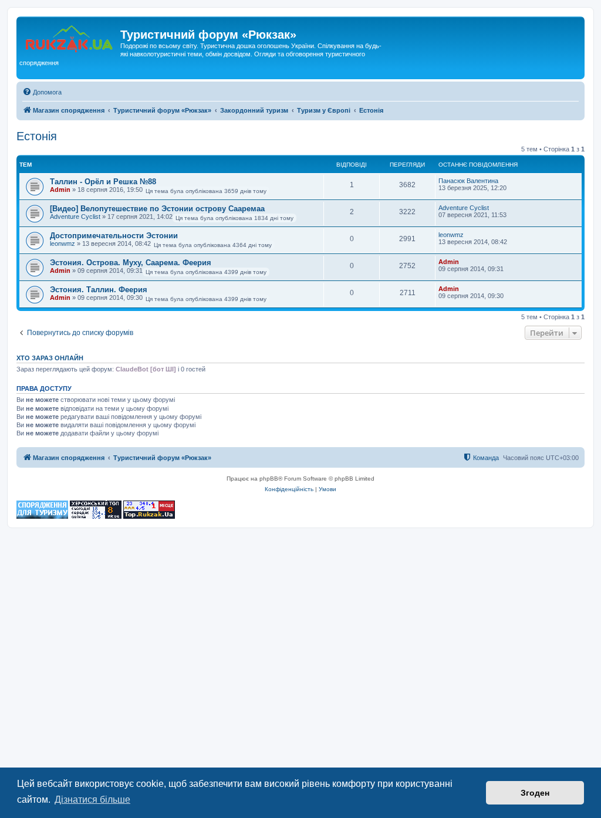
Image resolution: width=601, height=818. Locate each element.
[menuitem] (42, 92)
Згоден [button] (535, 792)
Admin (60, 189)
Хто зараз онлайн (49, 357)
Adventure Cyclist (75, 216)
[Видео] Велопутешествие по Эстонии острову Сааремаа (157, 208)
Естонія (36, 136)
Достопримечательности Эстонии (114, 235)
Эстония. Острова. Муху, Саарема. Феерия (130, 262)
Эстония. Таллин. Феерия (98, 289)
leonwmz (62, 243)
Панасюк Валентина (468, 180)
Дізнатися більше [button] (92, 800)
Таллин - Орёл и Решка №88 (103, 181)
